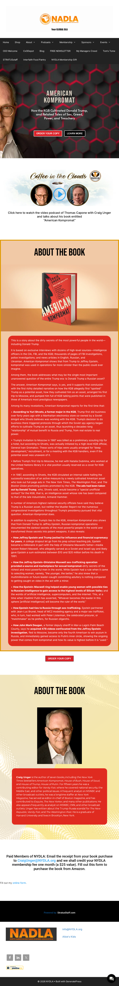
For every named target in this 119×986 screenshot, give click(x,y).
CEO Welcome (10, 51)
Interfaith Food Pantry (34, 59)
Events (103, 42)
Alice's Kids (69, 936)
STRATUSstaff (10, 59)
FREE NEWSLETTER (60, 51)
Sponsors (86, 42)
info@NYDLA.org (72, 929)
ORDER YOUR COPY (47, 133)
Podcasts (46, 42)
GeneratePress (73, 981)
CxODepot (28, 51)
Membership (65, 42)
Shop (17, 42)
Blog (42, 51)
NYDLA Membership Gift (64, 59)
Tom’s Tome (109, 51)
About (29, 42)
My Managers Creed (86, 51)
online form (19, 882)
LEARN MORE (75, 133)
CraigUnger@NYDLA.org (37, 861)
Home (6, 42)
